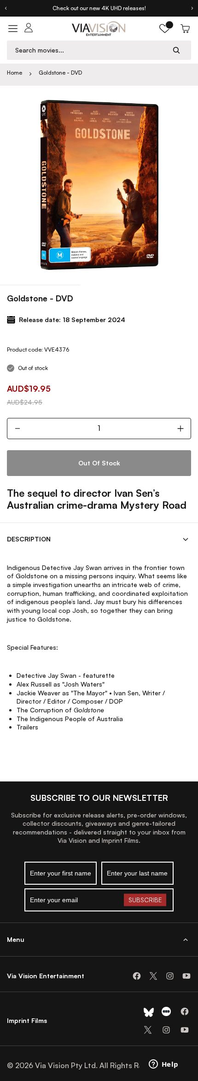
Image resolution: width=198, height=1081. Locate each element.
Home (14, 72)
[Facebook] (136, 976)
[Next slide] (192, 8)
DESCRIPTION (29, 539)
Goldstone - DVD (60, 72)
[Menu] (13, 28)
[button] (164, 28)
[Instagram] (170, 976)
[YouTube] (186, 976)
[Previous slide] (5, 8)
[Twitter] (153, 976)
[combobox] (90, 50)
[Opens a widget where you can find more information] (163, 1064)
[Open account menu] (28, 28)
